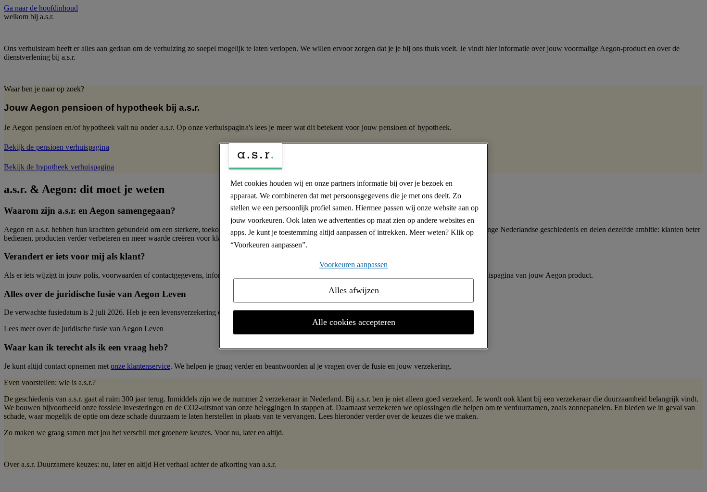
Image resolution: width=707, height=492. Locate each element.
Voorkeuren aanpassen (353, 264)
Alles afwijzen (353, 291)
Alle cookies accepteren (353, 322)
